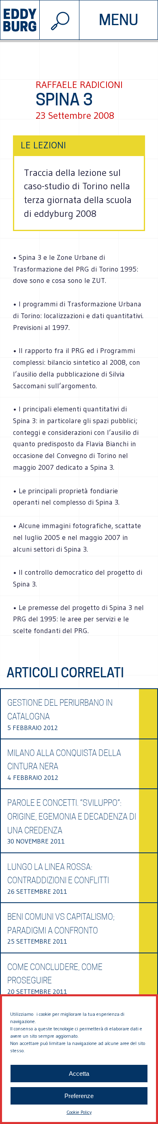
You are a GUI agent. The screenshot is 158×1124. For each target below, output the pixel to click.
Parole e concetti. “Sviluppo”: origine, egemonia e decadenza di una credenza (71, 816)
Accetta (79, 1073)
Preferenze (79, 1095)
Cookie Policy (79, 1112)
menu (118, 20)
